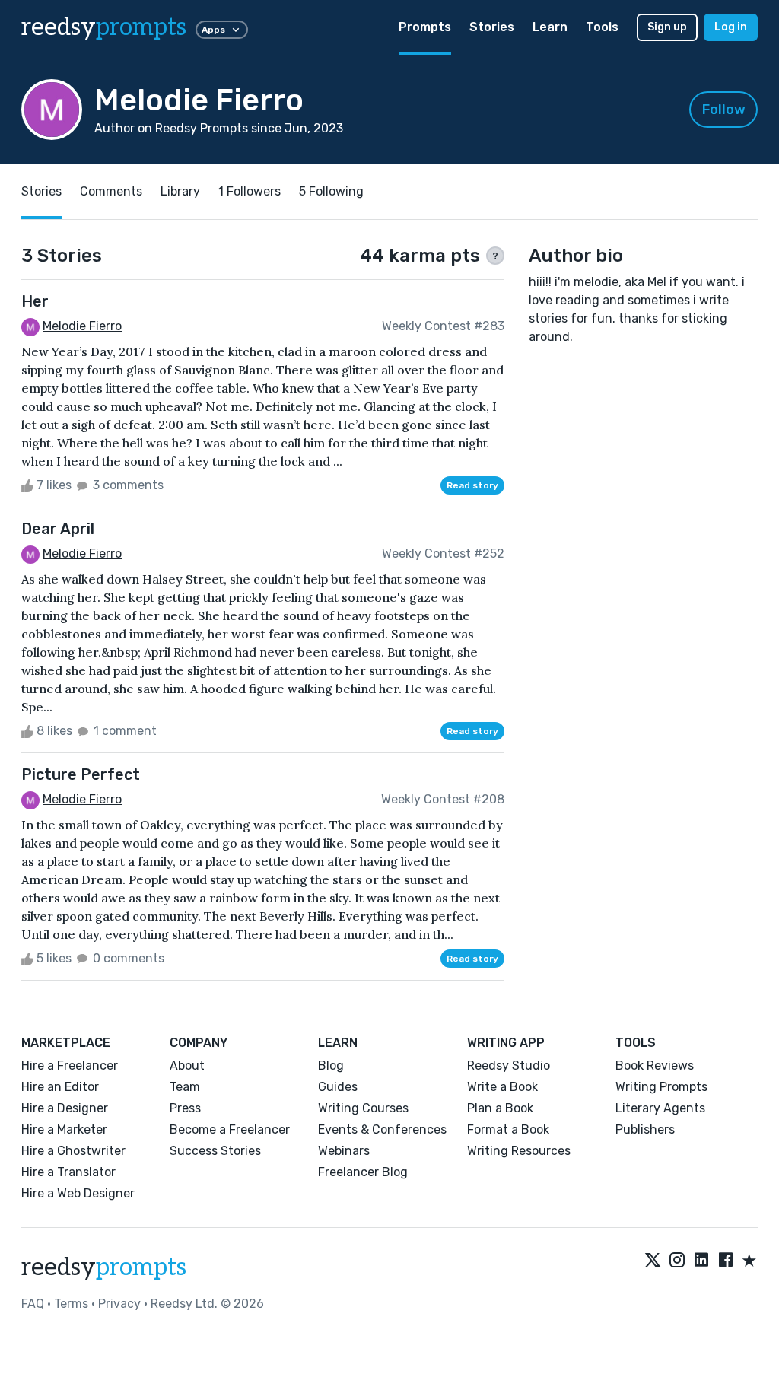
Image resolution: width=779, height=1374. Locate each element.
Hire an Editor (60, 1087)
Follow (724, 109)
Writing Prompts (661, 1087)
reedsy (103, 27)
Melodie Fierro (82, 326)
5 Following (331, 191)
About (187, 1065)
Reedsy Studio (508, 1065)
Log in (730, 27)
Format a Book (508, 1129)
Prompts (425, 27)
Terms (71, 1303)
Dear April (57, 529)
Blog (331, 1065)
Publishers (645, 1129)
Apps (213, 29)
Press (185, 1108)
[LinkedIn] (701, 1261)
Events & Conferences (382, 1129)
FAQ (32, 1303)
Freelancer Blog (363, 1172)
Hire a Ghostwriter (73, 1150)
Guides (338, 1087)
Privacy (119, 1303)
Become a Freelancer (230, 1129)
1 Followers (249, 191)
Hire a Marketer (64, 1129)
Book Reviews (654, 1065)
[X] (653, 1261)
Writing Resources (519, 1150)
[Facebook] (726, 1261)
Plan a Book (500, 1108)
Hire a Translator (68, 1172)
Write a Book (502, 1087)
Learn (550, 27)
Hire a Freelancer (69, 1065)
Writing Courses (363, 1108)
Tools (602, 27)
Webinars (344, 1150)
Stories (491, 27)
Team (185, 1087)
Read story (472, 485)
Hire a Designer (64, 1108)
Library (180, 191)
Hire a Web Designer (78, 1193)
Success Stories (215, 1150)
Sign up (667, 27)
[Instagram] (677, 1261)
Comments (111, 191)
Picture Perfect (80, 774)
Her (35, 301)
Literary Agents (660, 1108)
